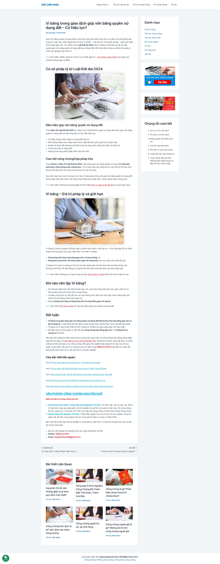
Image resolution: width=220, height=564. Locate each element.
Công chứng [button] (101, 4)
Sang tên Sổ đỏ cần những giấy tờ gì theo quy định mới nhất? (57, 491)
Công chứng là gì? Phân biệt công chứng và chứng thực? (118, 492)
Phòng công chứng (105, 560)
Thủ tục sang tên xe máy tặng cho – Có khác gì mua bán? (75, 362)
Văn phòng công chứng (125, 560)
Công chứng (150, 29)
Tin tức (174, 4)
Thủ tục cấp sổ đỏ (121, 4)
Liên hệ (148, 54)
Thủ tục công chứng (141, 4)
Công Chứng (90, 560)
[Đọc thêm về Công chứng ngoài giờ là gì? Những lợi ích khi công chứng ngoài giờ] (119, 513)
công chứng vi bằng (96, 274)
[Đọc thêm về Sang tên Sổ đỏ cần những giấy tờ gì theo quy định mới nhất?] (59, 476)
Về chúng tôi (150, 50)
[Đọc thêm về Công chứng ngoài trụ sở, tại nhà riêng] (89, 513)
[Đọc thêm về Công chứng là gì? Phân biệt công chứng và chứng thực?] (119, 477)
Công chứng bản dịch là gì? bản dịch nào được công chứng (59, 529)
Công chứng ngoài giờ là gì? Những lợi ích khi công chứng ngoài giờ (119, 528)
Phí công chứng (160, 4)
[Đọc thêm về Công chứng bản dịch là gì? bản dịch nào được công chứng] (59, 514)
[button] (108, 4)
